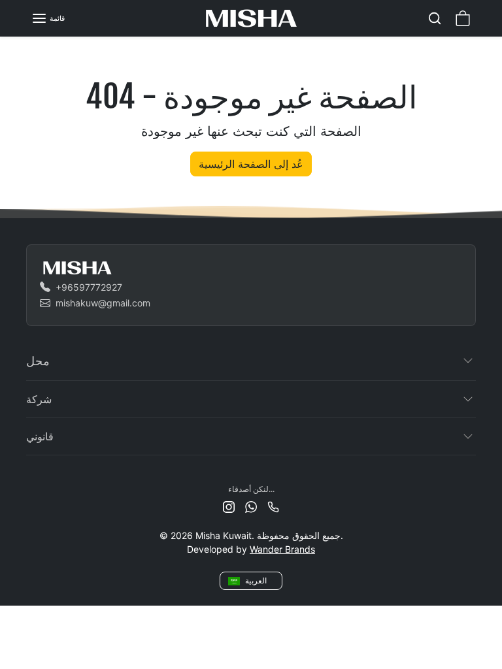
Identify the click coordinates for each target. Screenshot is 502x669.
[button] (48, 18)
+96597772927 (89, 287)
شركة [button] (39, 399)
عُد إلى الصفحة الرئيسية (251, 164)
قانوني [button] (40, 436)
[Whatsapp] (251, 506)
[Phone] (273, 506)
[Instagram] (229, 506)
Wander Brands (282, 549)
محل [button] (38, 360)
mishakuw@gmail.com (103, 302)
